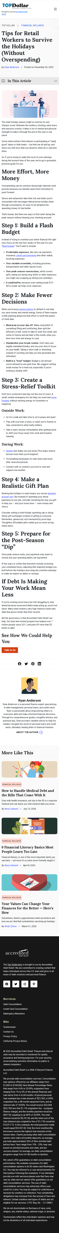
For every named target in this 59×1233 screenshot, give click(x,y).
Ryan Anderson (12, 67)
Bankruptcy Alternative (14, 1013)
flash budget (8, 246)
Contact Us (8, 1031)
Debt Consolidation (12, 1004)
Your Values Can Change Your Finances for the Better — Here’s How (27, 908)
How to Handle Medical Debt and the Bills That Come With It (28, 793)
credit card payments (26, 255)
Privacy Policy (10, 1036)
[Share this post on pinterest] (32, 663)
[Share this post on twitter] (26, 663)
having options (26, 309)
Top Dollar (8, 25)
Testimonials (9, 1027)
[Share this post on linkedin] (39, 663)
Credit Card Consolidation (15, 1009)
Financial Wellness (32, 25)
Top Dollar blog (14, 964)
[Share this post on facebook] (19, 663)
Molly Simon (11, 926)
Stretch (9, 451)
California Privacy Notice (15, 1041)
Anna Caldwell (11, 809)
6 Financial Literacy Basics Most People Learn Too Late (27, 849)
